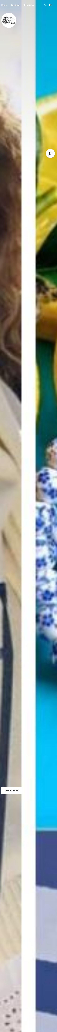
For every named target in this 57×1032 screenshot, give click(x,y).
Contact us (29, 5)
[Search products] (50, 153)
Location (15, 5)
